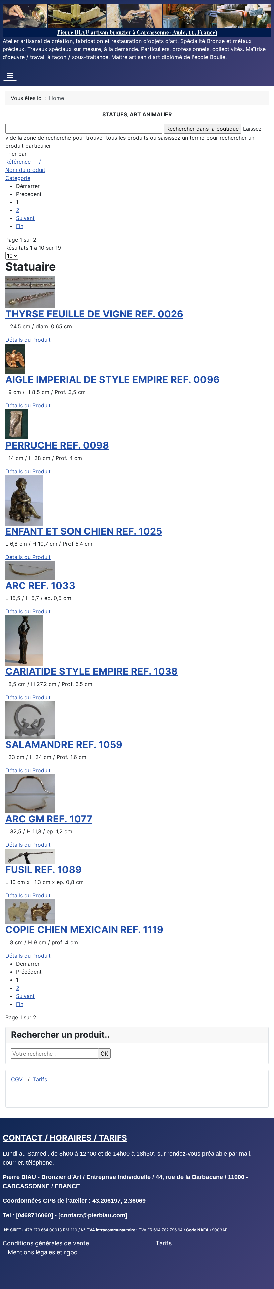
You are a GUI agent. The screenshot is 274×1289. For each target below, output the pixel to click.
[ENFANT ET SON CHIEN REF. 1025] (24, 499)
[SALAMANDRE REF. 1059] (30, 719)
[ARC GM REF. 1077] (30, 793)
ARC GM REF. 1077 (48, 819)
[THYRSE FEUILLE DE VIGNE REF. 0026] (30, 291)
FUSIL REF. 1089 (43, 869)
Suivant (25, 218)
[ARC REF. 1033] (30, 569)
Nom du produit (25, 169)
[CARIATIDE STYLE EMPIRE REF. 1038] (24, 640)
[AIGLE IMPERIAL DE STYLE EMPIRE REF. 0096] (15, 358)
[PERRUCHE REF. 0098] (16, 424)
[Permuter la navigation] (10, 76)
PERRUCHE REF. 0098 (57, 445)
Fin (19, 226)
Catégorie (17, 178)
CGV (17, 1079)
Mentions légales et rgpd (43, 1252)
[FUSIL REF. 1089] (30, 856)
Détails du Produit (28, 339)
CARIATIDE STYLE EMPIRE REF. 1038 (91, 671)
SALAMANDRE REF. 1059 (63, 744)
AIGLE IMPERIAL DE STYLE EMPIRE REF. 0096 (112, 379)
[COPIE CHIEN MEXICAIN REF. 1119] (30, 911)
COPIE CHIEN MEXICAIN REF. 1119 (84, 929)
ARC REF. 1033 (40, 585)
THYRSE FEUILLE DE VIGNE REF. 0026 (94, 314)
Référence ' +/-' (25, 161)
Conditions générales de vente (46, 1243)
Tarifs (40, 1079)
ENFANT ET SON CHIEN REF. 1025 (83, 531)
